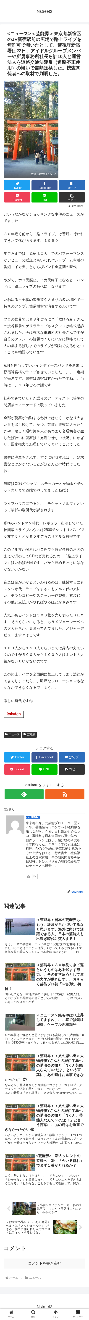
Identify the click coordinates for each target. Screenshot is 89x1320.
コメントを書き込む (44, 1263)
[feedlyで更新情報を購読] (24, 794)
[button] (80, 740)
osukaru (33, 817)
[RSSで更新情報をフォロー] (65, 794)
